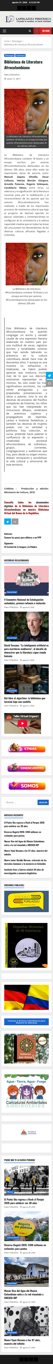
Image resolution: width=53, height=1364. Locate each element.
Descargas (9, 55)
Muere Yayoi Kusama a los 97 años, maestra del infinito (22, 1341)
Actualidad (12, 592)
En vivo (45, 31)
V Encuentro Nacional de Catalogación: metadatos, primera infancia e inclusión (24, 601)
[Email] (15, 522)
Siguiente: (20, 545)
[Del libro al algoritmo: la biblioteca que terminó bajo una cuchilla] (26, 679)
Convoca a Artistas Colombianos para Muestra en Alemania (26, 1021)
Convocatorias (13, 1237)
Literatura (20, 55)
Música (10, 1192)
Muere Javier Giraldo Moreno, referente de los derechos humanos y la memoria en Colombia (25, 862)
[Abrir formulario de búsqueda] (30, 31)
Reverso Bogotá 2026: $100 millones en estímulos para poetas (22, 833)
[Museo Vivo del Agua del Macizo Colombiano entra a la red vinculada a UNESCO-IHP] (26, 1272)
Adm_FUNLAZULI (12, 74)
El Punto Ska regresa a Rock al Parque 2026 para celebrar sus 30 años (24, 824)
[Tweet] (8, 522)
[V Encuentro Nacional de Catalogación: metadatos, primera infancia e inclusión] (26, 581)
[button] (4, 31)
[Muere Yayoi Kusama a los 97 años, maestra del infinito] (26, 1321)
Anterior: (22, 535)
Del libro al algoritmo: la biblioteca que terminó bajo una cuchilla (24, 700)
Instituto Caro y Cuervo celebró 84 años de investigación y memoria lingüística (24, 871)
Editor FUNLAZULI (11, 607)
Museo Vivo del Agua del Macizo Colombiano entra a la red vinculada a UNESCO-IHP (24, 843)
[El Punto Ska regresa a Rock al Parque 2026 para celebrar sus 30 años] (26, 1181)
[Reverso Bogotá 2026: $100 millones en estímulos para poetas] (26, 1226)
